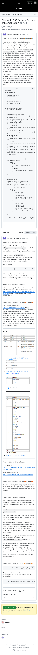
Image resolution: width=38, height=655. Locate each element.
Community (27, 644)
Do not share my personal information (19, 647)
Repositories (18, 14)
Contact (14, 645)
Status (21, 644)
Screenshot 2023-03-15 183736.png (17, 358)
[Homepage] (19, 2)
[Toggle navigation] (2, 2)
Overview (7, 14)
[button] (35, 14)
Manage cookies (22, 645)
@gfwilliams (23, 242)
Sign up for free (9, 607)
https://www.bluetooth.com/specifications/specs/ (18, 474)
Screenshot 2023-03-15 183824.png (17, 455)
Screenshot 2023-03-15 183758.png (17, 371)
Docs (33, 644)
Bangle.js (30, 29)
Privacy (10, 644)
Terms (5, 644)
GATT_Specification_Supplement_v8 (14, 307)
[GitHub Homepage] (13, 650)
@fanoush (22, 284)
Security (16, 644)
